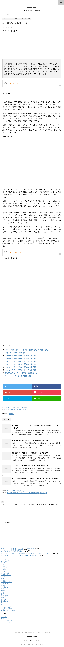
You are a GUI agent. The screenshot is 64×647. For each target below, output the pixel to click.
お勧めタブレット (19, 632)
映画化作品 (4, 596)
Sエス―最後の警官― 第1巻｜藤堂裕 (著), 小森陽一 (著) (26, 350)
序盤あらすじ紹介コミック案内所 (32, 640)
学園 (2, 589)
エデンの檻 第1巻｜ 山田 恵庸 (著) (11, 551)
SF (2, 557)
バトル (3, 576)
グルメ (5, 407)
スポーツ (4, 571)
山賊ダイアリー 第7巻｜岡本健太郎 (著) (20, 370)
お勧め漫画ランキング (30, 632)
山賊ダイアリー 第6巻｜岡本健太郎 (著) (20, 367)
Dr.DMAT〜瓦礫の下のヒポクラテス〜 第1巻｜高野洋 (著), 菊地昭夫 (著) (27, 493)
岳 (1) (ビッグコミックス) (14, 83)
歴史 (2, 597)
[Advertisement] (32, 45)
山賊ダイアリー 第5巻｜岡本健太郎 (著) (20, 364)
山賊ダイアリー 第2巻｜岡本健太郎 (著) (20, 355)
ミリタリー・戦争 (6, 582)
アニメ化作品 (5, 561)
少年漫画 (16, 407)
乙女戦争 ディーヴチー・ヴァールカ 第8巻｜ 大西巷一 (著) (19, 555)
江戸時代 (4, 599)
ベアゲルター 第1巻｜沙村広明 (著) (12, 550)
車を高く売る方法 (6, 609)
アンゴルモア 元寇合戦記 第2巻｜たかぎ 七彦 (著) (30, 466)
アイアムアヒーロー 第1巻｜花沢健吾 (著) (21, 373)
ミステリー (4, 580)
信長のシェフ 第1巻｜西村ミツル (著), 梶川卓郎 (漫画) (17, 548)
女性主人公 (4, 587)
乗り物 (3, 585)
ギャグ (3, 562)
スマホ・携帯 (5, 573)
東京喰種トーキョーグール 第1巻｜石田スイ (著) (30, 440)
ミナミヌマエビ (6, 607)
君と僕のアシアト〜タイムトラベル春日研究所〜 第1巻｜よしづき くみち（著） (25, 553)
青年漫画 (4, 604)
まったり (4, 559)
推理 (2, 594)
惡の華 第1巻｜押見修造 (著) (15, 491)
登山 (26, 407)
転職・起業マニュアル (8, 610)
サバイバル (10, 407)
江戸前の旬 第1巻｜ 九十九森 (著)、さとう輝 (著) (30, 453)
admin (11, 414)
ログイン (4, 617)
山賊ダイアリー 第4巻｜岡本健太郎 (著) (20, 361)
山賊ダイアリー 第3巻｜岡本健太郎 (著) (20, 358)
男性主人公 (21, 407)
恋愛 (2, 592)
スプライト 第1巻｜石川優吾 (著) (18, 376)
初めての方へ (48, 632)
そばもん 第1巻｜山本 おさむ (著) (18, 353)
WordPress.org (5, 622)
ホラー (3, 578)
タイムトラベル (6, 575)
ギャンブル (4, 564)
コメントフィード (6, 620)
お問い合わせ (40, 632)
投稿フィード (5, 618)
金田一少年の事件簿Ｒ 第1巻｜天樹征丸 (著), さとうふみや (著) (35, 478)
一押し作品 (4, 583)
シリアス (4, 569)
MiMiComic (32, 7)
